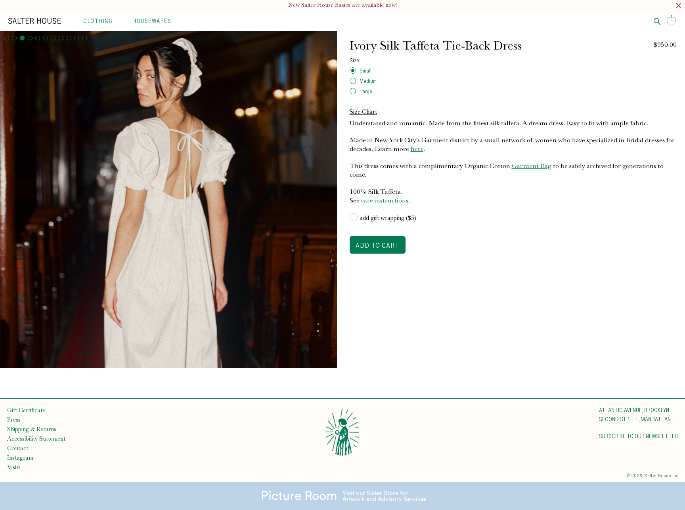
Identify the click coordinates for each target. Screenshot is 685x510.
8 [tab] (61, 38)
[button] (678, 6)
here (417, 149)
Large (366, 91)
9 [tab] (69, 38)
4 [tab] (30, 38)
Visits (14, 467)
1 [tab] (6, 38)
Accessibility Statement (36, 438)
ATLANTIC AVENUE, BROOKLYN (634, 409)
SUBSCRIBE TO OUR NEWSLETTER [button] (638, 435)
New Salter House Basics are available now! (342, 5)
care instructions (384, 200)
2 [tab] (14, 38)
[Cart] (671, 20)
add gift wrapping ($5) (388, 218)
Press (14, 419)
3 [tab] (22, 38)
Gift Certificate (26, 410)
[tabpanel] (168, 199)
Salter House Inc (661, 475)
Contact (17, 448)
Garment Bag (531, 166)
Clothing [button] (98, 20)
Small (365, 70)
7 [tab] (53, 38)
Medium (368, 80)
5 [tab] (37, 38)
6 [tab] (45, 38)
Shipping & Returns (31, 429)
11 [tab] (84, 38)
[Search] (657, 21)
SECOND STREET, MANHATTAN (635, 418)
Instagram (20, 457)
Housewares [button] (151, 20)
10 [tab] (76, 38)
